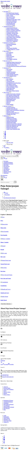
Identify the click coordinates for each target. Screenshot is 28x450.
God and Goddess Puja (11, 64)
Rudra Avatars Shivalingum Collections (15, 110)
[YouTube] (4, 439)
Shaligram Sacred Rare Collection (14, 123)
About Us (5, 386)
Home (6, 193)
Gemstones (5, 67)
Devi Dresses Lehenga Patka (12, 95)
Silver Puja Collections (11, 20)
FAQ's (4, 390)
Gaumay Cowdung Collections (13, 30)
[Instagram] (5, 136)
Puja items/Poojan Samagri (12, 13)
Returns (5, 393)
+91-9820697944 (4, 375)
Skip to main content (5, 1)
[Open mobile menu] (2, 179)
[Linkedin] (5, 138)
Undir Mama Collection (11, 59)
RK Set (8, 103)
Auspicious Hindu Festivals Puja (13, 62)
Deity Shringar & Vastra (11, 85)
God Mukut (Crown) (11, 84)
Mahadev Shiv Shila (11, 114)
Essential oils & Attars (11, 22)
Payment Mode (6, 388)
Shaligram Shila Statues (11, 127)
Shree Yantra (9, 45)
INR (4, 145)
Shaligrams (5, 115)
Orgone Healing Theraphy (12, 74)
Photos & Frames (10, 56)
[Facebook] (5, 131)
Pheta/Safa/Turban (10, 100)
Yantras (8, 46)
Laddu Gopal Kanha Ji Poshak (13, 94)
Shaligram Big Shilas (11, 122)
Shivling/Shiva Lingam (8, 407)
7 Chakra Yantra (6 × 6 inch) (12, 49)
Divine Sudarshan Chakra (12, 86)
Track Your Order (7, 420)
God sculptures (9, 52)
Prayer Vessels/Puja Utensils (12, 14)
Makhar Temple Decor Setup (12, 97)
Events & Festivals (10, 24)
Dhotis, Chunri (9, 15)
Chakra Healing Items (11, 75)
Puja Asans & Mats (10, 17)
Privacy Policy (6, 394)
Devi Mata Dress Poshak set (12, 96)
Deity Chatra (9, 80)
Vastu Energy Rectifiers (11, 48)
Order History (6, 418)
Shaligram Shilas (10, 117)
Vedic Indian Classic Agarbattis (13, 37)
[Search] (17, 156)
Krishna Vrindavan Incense (12, 29)
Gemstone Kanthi (10, 81)
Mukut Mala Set (10, 89)
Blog (4, 409)
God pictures (9, 57)
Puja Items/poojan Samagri (9, 197)
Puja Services (6, 60)
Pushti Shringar (9, 104)
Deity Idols (5, 51)
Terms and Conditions (8, 389)
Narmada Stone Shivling (11, 108)
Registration (6, 416)
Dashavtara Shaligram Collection (13, 125)
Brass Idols (8, 53)
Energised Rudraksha (11, 44)
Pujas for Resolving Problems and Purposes (16, 66)
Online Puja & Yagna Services (13, 63)
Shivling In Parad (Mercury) (12, 112)
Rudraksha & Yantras (8, 42)
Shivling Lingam (7, 106)
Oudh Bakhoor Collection (12, 39)
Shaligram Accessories (11, 118)
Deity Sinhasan (9, 79)
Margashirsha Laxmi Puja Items (13, 83)
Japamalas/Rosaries (10, 23)
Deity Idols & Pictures (8, 404)
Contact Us (6, 422)
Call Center (10, 142)
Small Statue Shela (10, 88)
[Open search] (2, 158)
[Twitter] (5, 133)
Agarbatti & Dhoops (8, 26)
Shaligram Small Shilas (11, 121)
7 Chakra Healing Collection (12, 35)
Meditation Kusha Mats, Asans (13, 19)
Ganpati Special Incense (11, 28)
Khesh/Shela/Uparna (11, 99)
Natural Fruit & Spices (11, 38)
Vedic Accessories (10, 18)
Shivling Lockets (10, 111)
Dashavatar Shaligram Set (12, 126)
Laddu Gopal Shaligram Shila (13, 129)
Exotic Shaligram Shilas (11, 119)
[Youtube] (5, 135)
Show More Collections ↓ (6, 303)
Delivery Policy (7, 392)
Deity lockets (9, 69)
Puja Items (5, 11)
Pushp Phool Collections (11, 41)
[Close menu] (2, 3)
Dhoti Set (8, 101)
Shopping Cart (6, 419)
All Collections (4, 175)
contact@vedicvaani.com (7, 376)
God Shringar (6, 77)
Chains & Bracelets (10, 73)
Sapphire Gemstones (11, 72)
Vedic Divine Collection (11, 34)
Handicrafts (9, 55)
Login (4, 415)
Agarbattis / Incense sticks (12, 33)
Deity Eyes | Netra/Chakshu (12, 90)
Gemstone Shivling (10, 107)
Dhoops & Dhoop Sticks (12, 31)
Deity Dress (6, 92)
